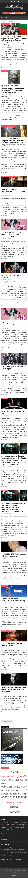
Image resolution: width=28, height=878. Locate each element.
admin (10, 47)
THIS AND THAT (6, 24)
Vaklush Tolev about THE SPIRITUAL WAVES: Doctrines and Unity (13, 191)
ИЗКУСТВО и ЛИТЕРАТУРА (8, 125)
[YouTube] (14, 1)
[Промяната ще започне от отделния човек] (14, 636)
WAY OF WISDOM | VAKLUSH (9, 176)
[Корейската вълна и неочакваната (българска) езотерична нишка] (14, 314)
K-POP (3, 219)
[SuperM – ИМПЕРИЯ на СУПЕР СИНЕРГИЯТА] (14, 267)
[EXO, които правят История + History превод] (14, 359)
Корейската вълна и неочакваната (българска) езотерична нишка (11, 324)
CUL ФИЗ (4, 585)
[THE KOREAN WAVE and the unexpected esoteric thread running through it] (14, 224)
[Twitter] (18, 1)
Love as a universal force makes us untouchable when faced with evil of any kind (13, 690)
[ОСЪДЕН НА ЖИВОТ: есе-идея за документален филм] (14, 546)
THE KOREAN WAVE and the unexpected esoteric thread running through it (11, 234)
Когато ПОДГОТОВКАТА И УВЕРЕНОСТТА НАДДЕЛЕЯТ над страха (13, 601)
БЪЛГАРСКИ (5, 71)
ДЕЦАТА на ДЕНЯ (6, 836)
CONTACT (14, 875)
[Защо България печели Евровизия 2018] (14, 403)
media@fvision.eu (10, 856)
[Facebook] (11, 1)
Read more (4, 67)
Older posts (7, 721)
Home (2, 21)
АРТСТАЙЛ (4, 398)
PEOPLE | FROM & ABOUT (8, 443)
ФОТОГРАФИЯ (6, 839)
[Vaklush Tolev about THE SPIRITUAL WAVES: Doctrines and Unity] (14, 181)
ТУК (9, 852)
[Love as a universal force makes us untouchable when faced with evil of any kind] (14, 679)
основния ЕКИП (5, 854)
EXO (3, 262)
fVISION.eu (10, 558)
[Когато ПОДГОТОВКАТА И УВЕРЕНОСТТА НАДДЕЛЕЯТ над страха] (14, 591)
